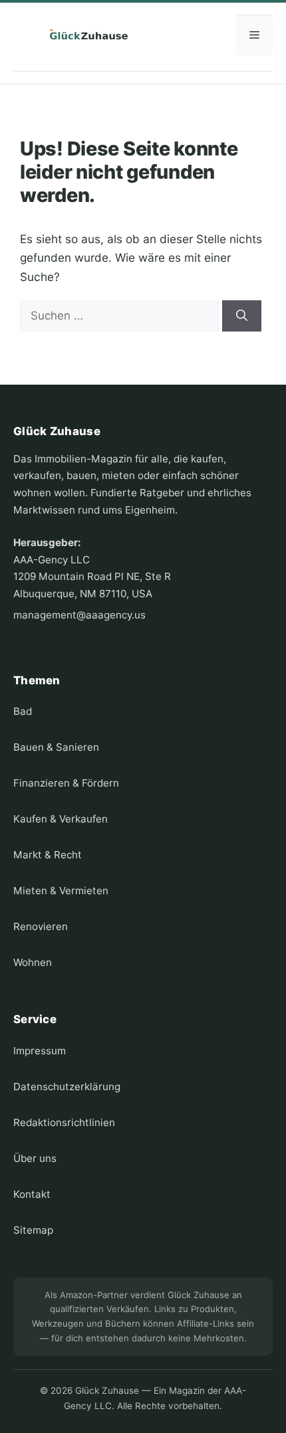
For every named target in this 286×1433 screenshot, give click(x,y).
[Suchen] (241, 316)
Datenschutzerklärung (66, 1086)
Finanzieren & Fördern (66, 783)
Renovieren (40, 926)
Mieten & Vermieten (60, 890)
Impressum (39, 1050)
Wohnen (32, 962)
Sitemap (33, 1230)
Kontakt (32, 1194)
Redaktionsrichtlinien (64, 1122)
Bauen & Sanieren (56, 747)
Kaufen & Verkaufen (60, 818)
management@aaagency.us (79, 615)
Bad (22, 711)
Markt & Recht (47, 854)
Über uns (35, 1158)
